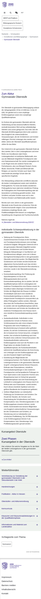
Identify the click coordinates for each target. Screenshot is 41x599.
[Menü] (4, 12)
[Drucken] (18, 102)
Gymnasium (6, 544)
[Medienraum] (16, 12)
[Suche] (10, 12)
